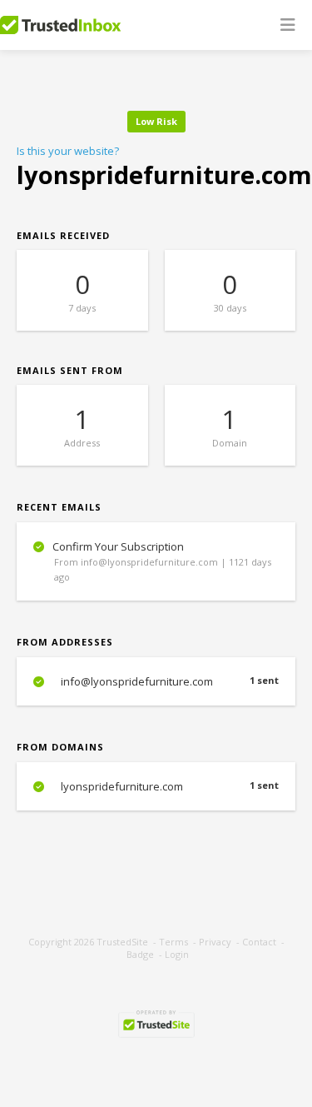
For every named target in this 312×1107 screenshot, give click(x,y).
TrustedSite (122, 941)
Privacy (215, 941)
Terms (173, 941)
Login (177, 954)
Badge (140, 954)
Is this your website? (68, 150)
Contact (259, 941)
